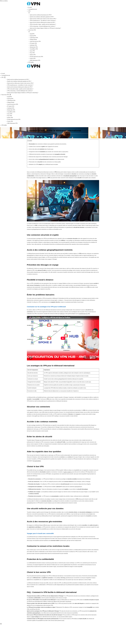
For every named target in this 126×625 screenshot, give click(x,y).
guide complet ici (68, 471)
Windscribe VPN (34, 47)
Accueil (30, 7)
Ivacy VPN (32, 50)
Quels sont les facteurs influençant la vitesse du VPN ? (42, 22)
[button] (64, 13)
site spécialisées (37, 460)
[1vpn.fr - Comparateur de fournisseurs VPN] (33, 3)
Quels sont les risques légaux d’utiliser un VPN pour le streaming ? (45, 28)
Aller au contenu (4, 0)
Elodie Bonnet (33, 135)
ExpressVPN (33, 35)
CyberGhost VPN (34, 37)
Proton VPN (32, 58)
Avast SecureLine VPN (35, 41)
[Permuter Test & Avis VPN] (10, 95)
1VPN (28, 128)
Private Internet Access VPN (36, 56)
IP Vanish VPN (33, 43)
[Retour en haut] (1, 624)
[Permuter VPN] (5, 77)
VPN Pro (62, 313)
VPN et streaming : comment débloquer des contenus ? (42, 26)
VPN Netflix (31, 62)
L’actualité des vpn (32, 9)
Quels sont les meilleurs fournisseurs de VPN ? (41, 14)
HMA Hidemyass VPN (35, 60)
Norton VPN (33, 54)
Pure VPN (32, 52)
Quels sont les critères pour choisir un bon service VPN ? (43, 18)
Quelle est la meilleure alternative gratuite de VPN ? (42, 16)
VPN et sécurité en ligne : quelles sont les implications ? (43, 24)
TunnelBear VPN (34, 49)
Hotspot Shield (33, 39)
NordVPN (32, 33)
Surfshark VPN (33, 45)
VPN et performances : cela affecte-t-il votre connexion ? (43, 20)
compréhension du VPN (84, 313)
